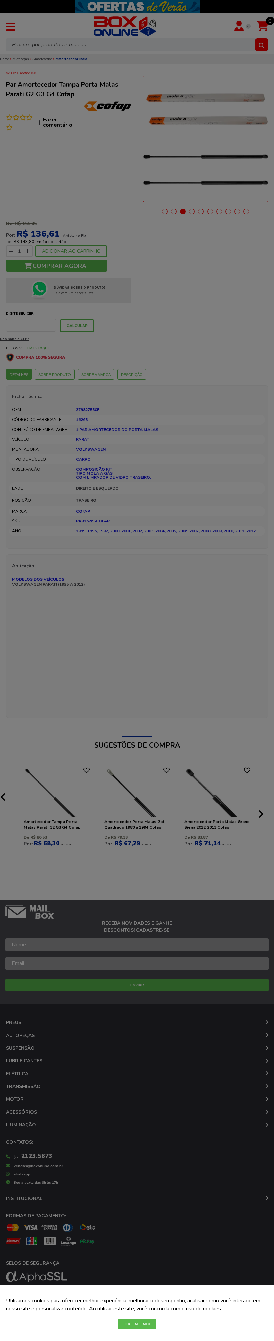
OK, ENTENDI (137, 1324)
